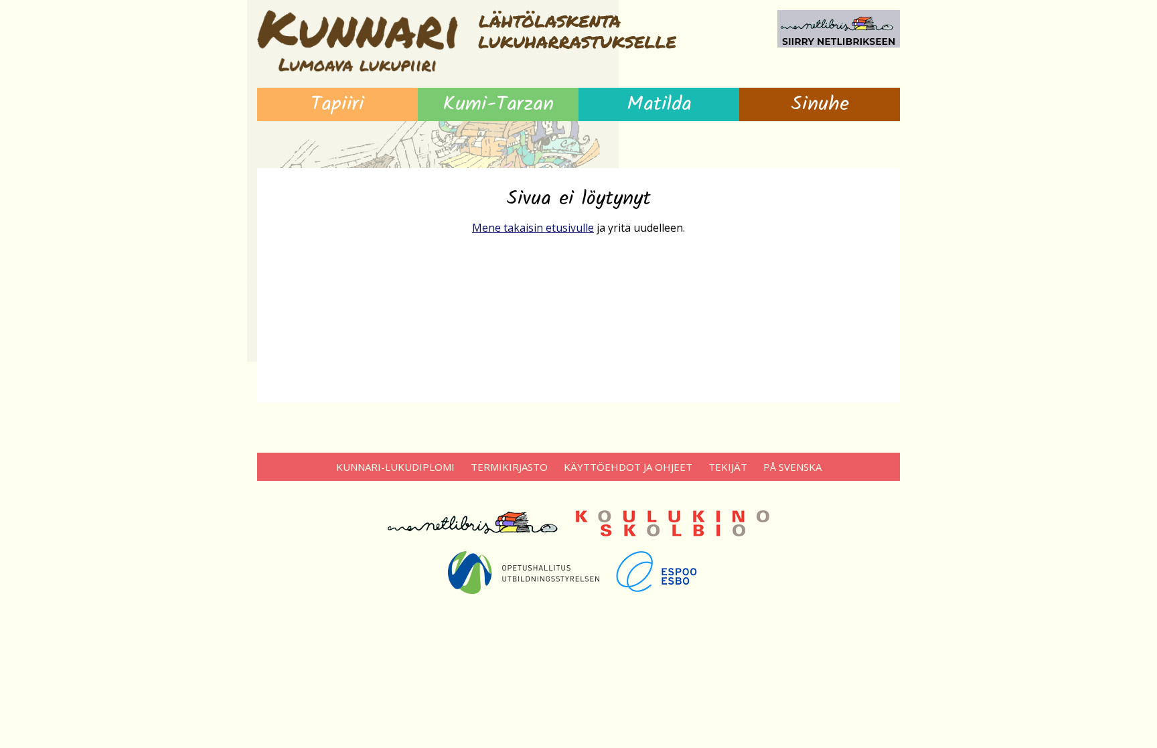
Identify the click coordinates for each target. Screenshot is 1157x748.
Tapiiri (337, 104)
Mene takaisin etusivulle (533, 227)
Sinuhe (820, 104)
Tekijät (727, 466)
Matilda (659, 104)
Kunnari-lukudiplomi (395, 466)
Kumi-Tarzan (498, 104)
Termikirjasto (509, 466)
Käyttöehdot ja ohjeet (628, 466)
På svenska (792, 466)
